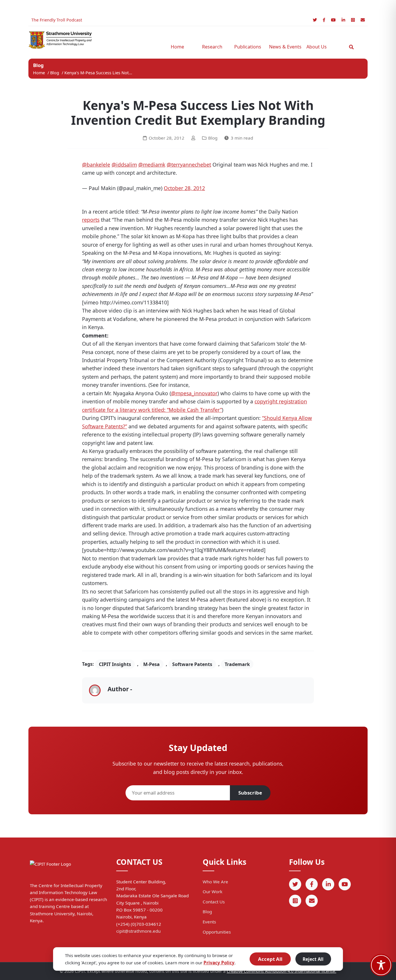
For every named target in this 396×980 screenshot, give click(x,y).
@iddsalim (124, 164)
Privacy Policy (219, 962)
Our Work (212, 891)
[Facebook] (324, 20)
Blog (55, 72)
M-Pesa (151, 664)
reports (90, 219)
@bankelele (96, 164)
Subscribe (250, 792)
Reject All (313, 959)
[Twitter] (315, 20)
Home (177, 47)
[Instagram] (353, 20)
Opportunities (217, 932)
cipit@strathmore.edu (138, 931)
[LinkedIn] (343, 20)
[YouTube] (333, 20)
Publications (247, 47)
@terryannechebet (189, 164)
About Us (316, 47)
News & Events (283, 47)
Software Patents (192, 664)
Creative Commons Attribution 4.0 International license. (281, 971)
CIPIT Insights (115, 664)
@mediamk (151, 164)
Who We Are (215, 882)
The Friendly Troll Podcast (56, 20)
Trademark (237, 664)
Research (212, 47)
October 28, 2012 (184, 188)
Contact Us (214, 902)
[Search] (351, 47)
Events (209, 922)
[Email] (363, 20)
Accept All (270, 959)
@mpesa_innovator (194, 393)
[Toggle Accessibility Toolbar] (381, 965)
